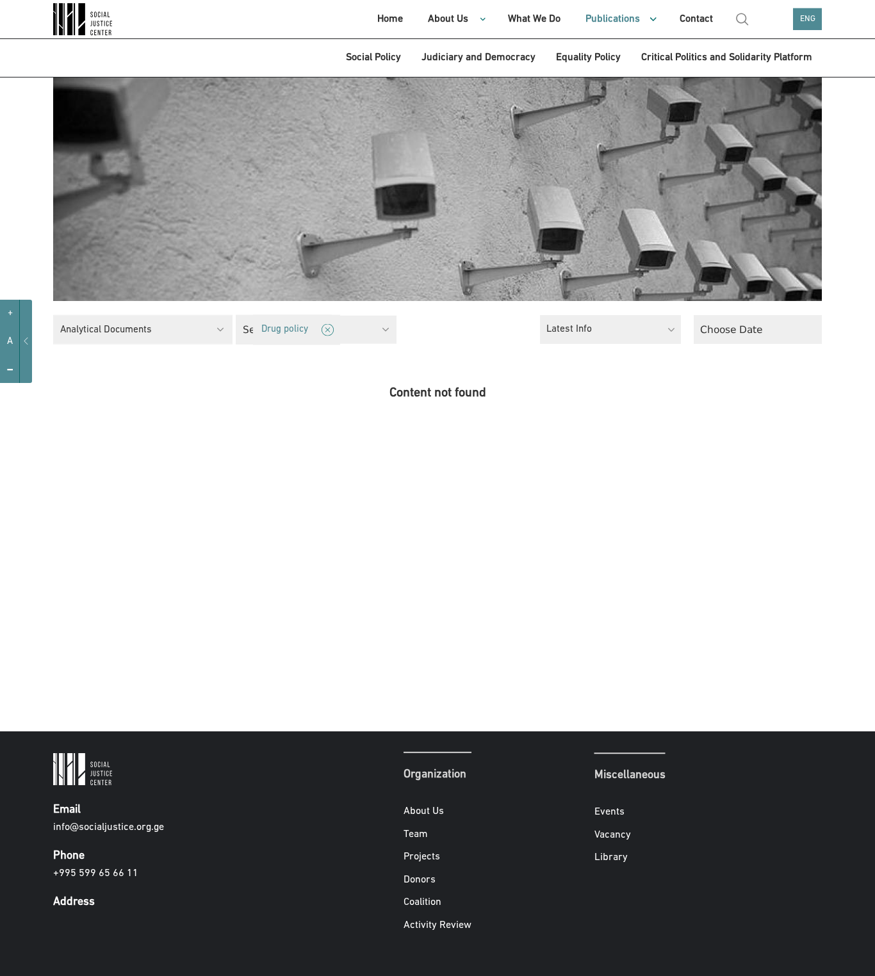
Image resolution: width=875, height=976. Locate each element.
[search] (742, 19)
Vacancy (612, 835)
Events (609, 812)
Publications (612, 19)
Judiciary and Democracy (478, 58)
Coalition (422, 902)
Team (416, 834)
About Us (448, 19)
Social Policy (373, 58)
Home (390, 19)
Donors (420, 880)
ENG (807, 19)
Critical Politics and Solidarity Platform (726, 58)
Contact (696, 19)
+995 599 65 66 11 (95, 873)
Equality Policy (588, 58)
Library (611, 858)
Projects (422, 857)
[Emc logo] (85, 19)
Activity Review (437, 925)
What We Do (534, 19)
